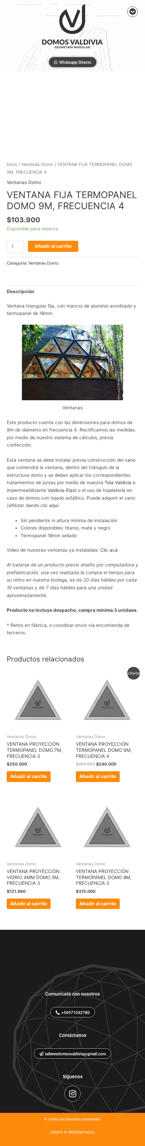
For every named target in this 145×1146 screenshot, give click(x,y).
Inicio (12, 164)
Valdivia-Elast (62, 490)
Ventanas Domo (37, 164)
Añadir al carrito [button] (28, 776)
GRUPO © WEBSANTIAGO (72, 1132)
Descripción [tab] (20, 291)
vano (130, 460)
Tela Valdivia (118, 482)
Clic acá (109, 550)
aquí (53, 505)
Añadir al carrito (53, 246)
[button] (132, 11)
